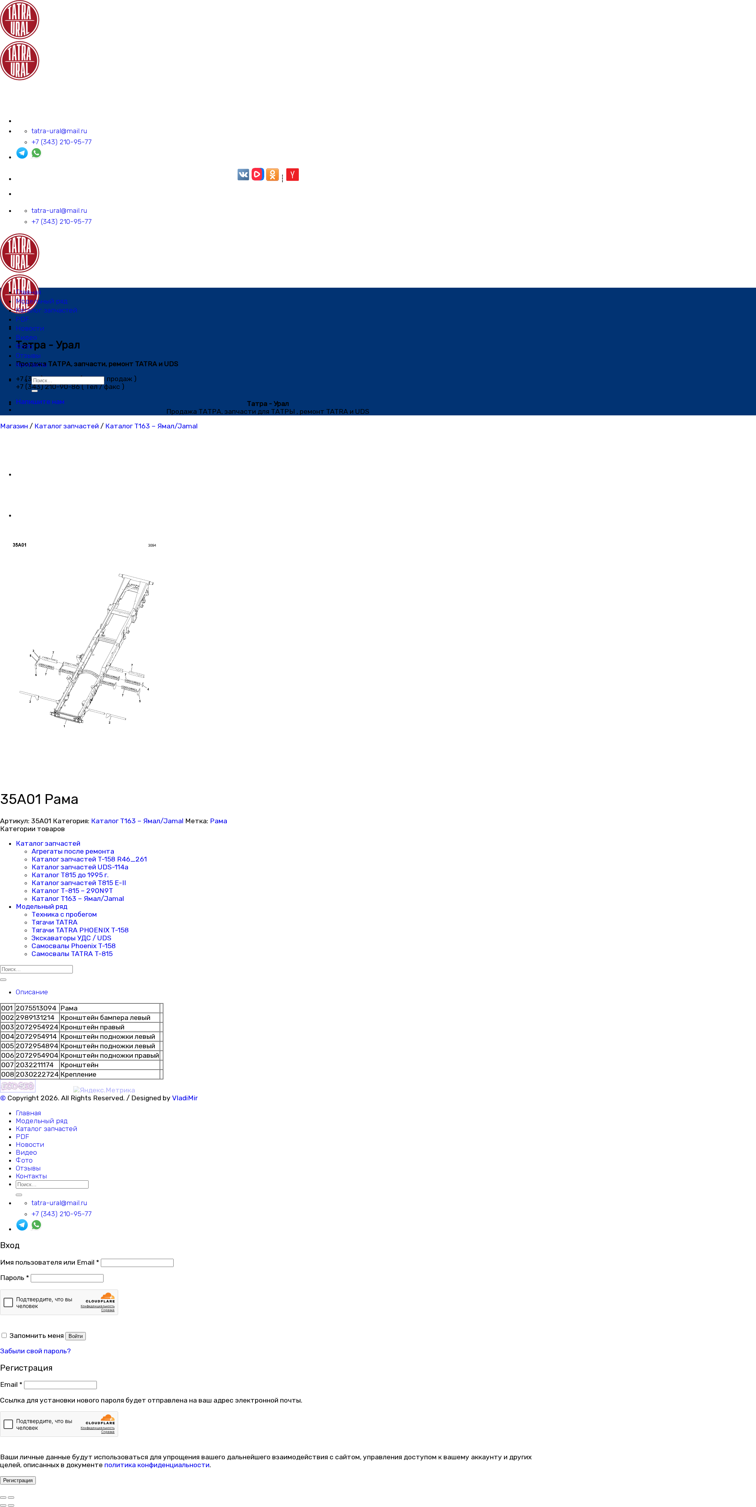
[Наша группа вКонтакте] (243, 178)
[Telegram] (22, 157)
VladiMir (185, 1098)
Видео (26, 337)
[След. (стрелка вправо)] (11, 1505)
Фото (24, 346)
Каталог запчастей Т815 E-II (79, 883)
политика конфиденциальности (156, 1465)
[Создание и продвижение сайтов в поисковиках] (17, 1090)
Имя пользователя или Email (49, 1262)
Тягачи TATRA (55, 922)
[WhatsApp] (36, 157)
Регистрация (18, 1480)
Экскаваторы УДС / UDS (71, 938)
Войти (76, 1336)
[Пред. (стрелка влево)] (3, 1505)
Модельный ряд (42, 301)
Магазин (14, 426)
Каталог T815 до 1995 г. (70, 875)
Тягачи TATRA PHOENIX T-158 (80, 930)
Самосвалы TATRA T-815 (72, 954)
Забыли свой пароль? (35, 1351)
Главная (28, 292)
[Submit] (35, 391)
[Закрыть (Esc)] (3, 1497)
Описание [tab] (32, 992)
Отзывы (28, 355)
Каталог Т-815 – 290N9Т (72, 891)
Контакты (31, 364)
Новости (30, 328)
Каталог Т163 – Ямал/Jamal (151, 426)
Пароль (14, 1278)
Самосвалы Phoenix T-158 (74, 946)
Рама (218, 821)
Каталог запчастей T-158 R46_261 (89, 859)
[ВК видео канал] (258, 178)
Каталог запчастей (46, 310)
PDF (22, 319)
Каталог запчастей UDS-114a (80, 867)
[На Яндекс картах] (292, 178)
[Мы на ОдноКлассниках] (272, 178)
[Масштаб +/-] (11, 1497)
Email (11, 1384)
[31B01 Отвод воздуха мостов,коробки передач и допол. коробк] (35, 515)
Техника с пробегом (64, 914)
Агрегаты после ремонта (73, 851)
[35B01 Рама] (35, 474)
